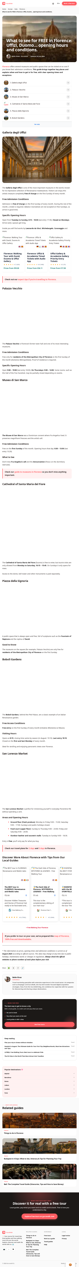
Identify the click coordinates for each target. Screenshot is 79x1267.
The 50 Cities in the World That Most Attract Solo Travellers (39, 1056)
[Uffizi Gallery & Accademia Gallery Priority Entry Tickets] (60, 254)
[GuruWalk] (7, 3)
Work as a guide (49, 1238)
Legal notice (66, 1235)
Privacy (64, 1238)
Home (4, 9)
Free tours (47, 1235)
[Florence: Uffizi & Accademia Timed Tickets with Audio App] (37, 254)
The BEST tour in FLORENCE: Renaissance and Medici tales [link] (15, 889)
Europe (10, 9)
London (39, 1089)
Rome (39, 1081)
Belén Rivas (17, 977)
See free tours (39, 1024)
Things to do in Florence (31, 1236)
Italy (16, 9)
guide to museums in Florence (28, 472)
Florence (22, 9)
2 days (31, 848)
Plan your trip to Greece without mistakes (39, 1042)
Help (45, 1244)
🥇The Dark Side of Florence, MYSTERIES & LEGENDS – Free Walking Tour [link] (43, 890)
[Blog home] (53, 3)
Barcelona (39, 1077)
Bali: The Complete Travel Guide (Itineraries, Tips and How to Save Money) (33, 1253)
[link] (16, 874)
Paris (39, 1093)
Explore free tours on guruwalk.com (39, 1216)
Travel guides (48, 1241)
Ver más (37, 124)
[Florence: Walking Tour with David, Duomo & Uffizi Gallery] (13, 254)
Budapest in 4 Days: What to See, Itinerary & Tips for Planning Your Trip (33, 1244)
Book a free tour (69, 3)
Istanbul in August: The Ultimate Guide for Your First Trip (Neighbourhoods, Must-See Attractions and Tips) (39, 1047)
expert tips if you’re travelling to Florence (37, 279)
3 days (42, 848)
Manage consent (70, 1264)
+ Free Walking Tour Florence (37, 928)
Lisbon (39, 1085)
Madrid (39, 1074)
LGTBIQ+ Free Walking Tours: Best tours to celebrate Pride (39, 1052)
